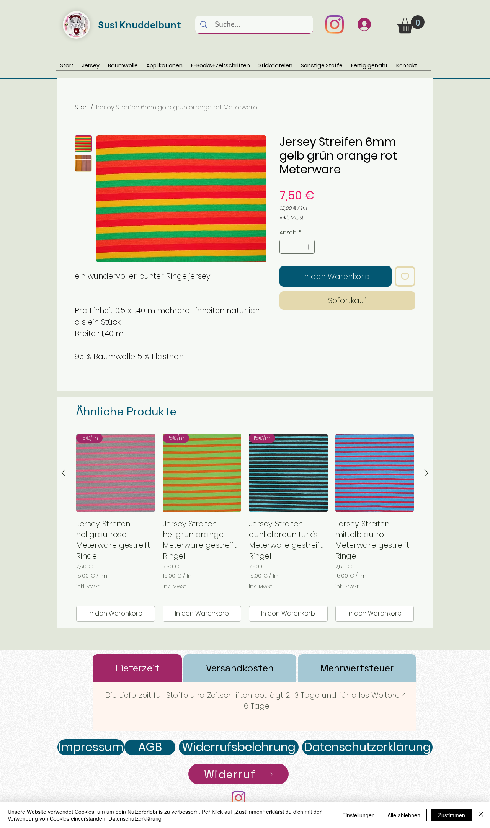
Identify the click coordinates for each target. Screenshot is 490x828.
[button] (411, 24)
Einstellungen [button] (358, 815)
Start (82, 107)
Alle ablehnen (403, 815)
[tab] (137, 668)
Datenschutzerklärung (135, 818)
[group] (245, 527)
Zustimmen (451, 815)
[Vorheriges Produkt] (63, 473)
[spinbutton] (297, 246)
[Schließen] (480, 815)
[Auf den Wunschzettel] (405, 276)
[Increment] (309, 246)
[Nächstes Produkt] (426, 473)
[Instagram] (334, 24)
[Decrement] (285, 246)
